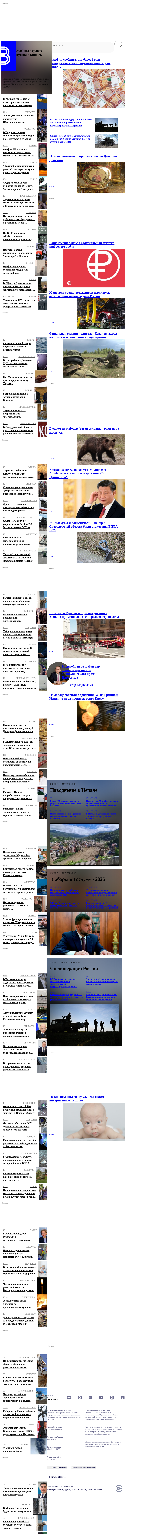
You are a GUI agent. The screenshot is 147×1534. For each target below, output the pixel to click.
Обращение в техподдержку (84, 1467)
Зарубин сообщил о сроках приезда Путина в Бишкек (22, 52)
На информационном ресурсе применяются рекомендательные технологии (74, 1490)
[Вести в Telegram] (90, 1397)
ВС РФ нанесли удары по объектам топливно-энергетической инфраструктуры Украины (71, 122)
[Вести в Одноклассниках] (111, 1397)
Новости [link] (58, 46)
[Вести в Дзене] (69, 1397)
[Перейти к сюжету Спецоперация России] (84, 1025)
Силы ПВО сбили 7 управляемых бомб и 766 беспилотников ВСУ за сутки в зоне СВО (70, 138)
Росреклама (51, 1459)
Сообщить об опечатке (57, 1467)
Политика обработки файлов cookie (60, 1486)
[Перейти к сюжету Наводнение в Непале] (84, 844)
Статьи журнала (57, 1477)
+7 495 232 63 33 (53, 1449)
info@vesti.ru (51, 1439)
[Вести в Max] (79, 1397)
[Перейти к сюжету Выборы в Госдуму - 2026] (84, 933)
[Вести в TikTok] (122, 1397)
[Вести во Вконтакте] (101, 1397)
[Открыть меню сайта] (118, 44)
